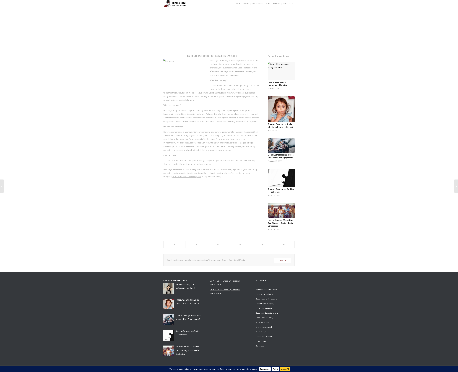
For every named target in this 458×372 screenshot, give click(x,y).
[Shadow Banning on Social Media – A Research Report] (281, 109)
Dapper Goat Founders (264, 336)
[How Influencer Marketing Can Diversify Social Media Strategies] (281, 210)
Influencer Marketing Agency (266, 289)
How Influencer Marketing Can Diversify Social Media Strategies (280, 223)
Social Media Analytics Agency (267, 299)
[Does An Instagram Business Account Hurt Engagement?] (281, 145)
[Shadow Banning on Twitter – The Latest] (281, 178)
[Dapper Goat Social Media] (175, 3)
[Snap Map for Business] (2, 186)
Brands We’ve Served (264, 327)
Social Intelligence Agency (265, 308)
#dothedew (171, 142)
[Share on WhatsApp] (218, 244)
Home (258, 285)
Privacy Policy (261, 341)
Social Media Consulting (264, 318)
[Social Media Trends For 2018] (456, 186)
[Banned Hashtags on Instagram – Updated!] (281, 71)
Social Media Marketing (264, 294)
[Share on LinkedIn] (262, 244)
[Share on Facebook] (174, 244)
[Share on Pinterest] (240, 244)
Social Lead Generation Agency (267, 313)
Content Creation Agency (265, 303)
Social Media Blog (262, 322)
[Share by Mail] (283, 244)
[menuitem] (238, 3)
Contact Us (260, 346)
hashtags (218, 92)
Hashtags (167, 169)
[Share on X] (196, 244)
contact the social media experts (186, 176)
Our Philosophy (261, 332)
